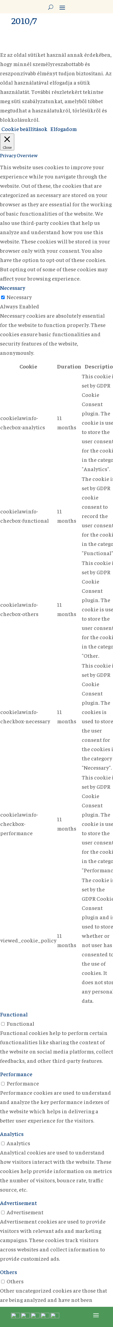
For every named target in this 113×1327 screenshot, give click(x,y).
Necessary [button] (12, 287)
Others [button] (8, 1271)
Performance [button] (16, 1073)
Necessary (19, 296)
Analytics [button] (12, 1133)
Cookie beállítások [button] (24, 128)
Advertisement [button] (18, 1202)
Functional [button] (14, 1014)
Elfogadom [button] (63, 128)
